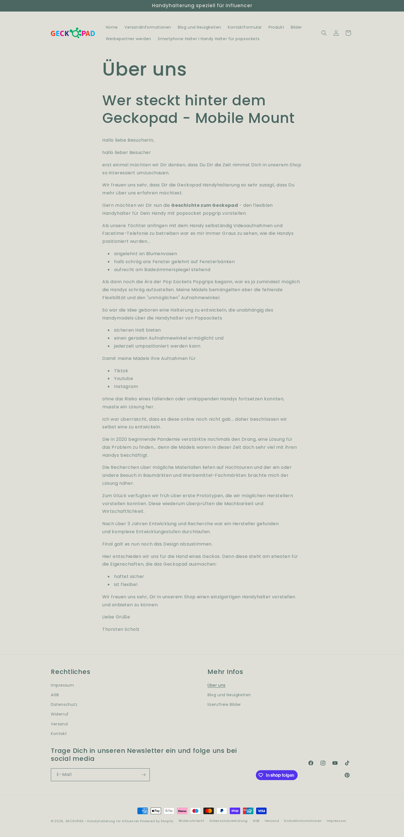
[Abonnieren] (143, 774)
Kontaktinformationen (303, 821)
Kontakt (59, 733)
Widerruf (60, 714)
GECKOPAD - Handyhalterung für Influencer (102, 821)
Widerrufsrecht (191, 821)
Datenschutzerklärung (228, 821)
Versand (59, 724)
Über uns (216, 685)
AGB (55, 695)
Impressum (62, 685)
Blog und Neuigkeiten (229, 695)
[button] (324, 33)
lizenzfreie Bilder (224, 704)
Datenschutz (64, 704)
